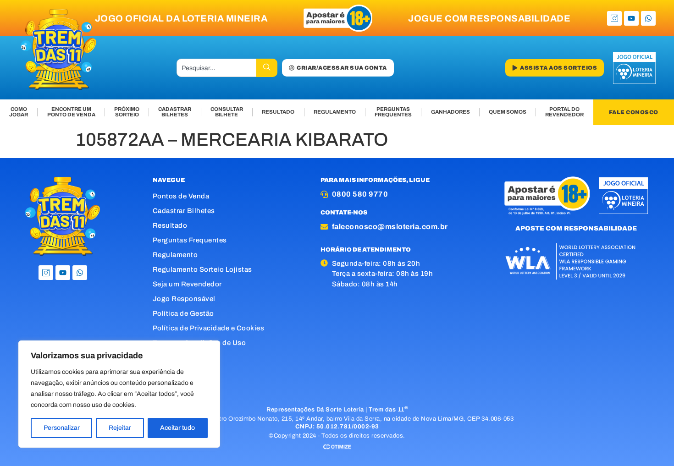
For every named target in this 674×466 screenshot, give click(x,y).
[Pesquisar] (266, 68)
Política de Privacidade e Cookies (209, 328)
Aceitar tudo (177, 427)
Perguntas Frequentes (190, 240)
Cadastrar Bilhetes (184, 210)
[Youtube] (631, 18)
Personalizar (62, 427)
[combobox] (216, 68)
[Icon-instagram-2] (614, 18)
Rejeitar (120, 427)
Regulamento (175, 254)
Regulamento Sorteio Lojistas (202, 269)
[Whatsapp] (648, 18)
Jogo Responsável (184, 298)
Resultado (170, 225)
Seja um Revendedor (187, 284)
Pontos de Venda (181, 196)
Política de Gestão (183, 313)
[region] (119, 394)
